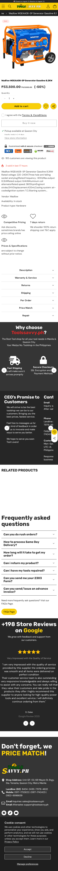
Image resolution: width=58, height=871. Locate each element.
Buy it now (29, 123)
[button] (55, 6)
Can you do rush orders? (20, 534)
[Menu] (3, 6)
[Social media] (54, 438)
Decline (28, 856)
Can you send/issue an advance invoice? (26, 590)
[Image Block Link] (29, 149)
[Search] (10, 6)
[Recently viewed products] (54, 432)
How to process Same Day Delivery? (21, 543)
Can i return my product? (21, 563)
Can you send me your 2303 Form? (23, 579)
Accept (27, 849)
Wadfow (14, 196)
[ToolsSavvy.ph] (29, 6)
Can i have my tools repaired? (24, 570)
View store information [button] (16, 138)
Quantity (5, 93)
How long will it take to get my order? (24, 554)
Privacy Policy (12, 841)
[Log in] (48, 6)
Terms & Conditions (34, 115)
